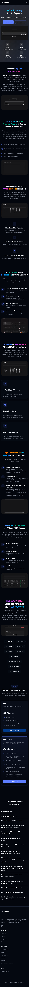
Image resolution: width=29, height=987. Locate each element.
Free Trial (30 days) (14, 730)
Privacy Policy (5, 971)
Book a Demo (20, 22)
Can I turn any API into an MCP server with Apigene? (12, 833)
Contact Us (15, 781)
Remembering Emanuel (7, 963)
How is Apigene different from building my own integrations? (13, 898)
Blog (2, 952)
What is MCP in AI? (7, 812)
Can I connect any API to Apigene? (12, 892)
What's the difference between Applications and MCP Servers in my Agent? (12, 860)
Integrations (4, 939)
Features (3, 933)
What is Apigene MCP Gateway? (11, 821)
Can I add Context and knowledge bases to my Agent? (11, 876)
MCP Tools (4, 958)
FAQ (2, 942)
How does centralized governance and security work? (12, 882)
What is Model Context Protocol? (11, 888)
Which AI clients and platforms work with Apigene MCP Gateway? (12, 826)
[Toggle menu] (26, 2)
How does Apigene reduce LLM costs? (11, 839)
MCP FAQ (3, 961)
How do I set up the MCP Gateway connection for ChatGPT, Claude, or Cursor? (12, 868)
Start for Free (8, 22)
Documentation (5, 949)
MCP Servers (4, 955)
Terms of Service (5, 974)
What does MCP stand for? (9, 816)
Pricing (3, 936)
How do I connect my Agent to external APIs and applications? (11, 852)
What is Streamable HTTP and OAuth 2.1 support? (12, 846)
